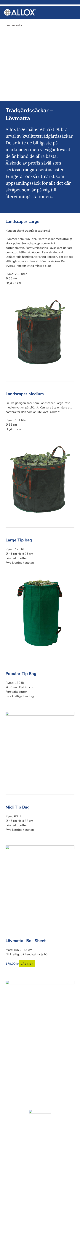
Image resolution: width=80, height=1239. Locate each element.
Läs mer (27, 964)
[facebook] (35, 1058)
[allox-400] (20, 11)
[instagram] (45, 1058)
